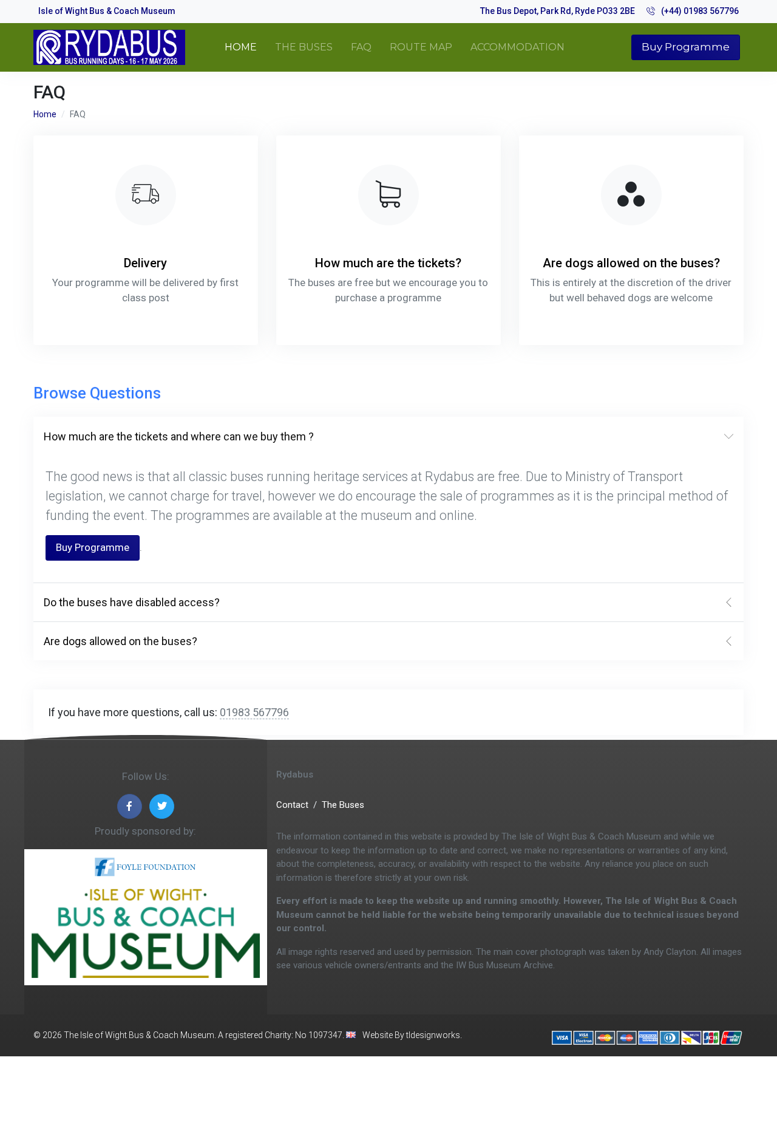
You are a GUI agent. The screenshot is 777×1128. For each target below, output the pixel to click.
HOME (241, 47)
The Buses (343, 804)
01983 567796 (254, 712)
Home (44, 114)
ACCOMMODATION (517, 47)
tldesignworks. (434, 1035)
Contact (292, 804)
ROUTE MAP (421, 47)
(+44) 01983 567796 (700, 11)
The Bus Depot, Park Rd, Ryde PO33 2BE (557, 11)
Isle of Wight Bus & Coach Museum (106, 11)
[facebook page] (129, 806)
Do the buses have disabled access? (132, 602)
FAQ (361, 47)
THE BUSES (304, 47)
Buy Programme (686, 47)
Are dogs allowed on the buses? (120, 641)
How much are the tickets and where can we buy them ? (179, 436)
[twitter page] (161, 806)
